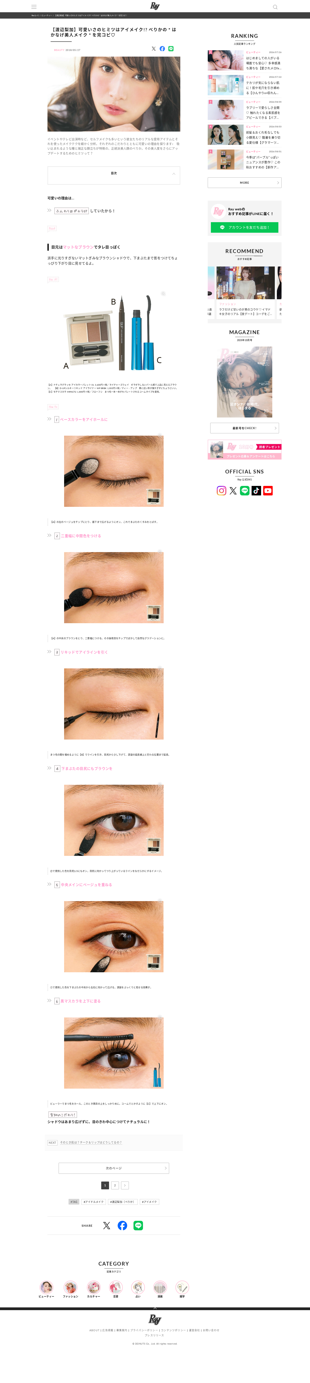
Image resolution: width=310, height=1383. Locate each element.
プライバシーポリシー (144, 1330)
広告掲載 (107, 1330)
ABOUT (94, 1330)
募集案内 (122, 1330)
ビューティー (47, 15)
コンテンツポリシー (173, 1330)
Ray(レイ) (35, 15)
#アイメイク (149, 1202)
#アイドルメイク (94, 1202)
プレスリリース (154, 1335)
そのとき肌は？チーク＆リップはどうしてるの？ (91, 1142)
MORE (244, 182)
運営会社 (194, 1330)
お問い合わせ (211, 1330)
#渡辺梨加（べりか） (122, 1202)
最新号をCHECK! (245, 428)
